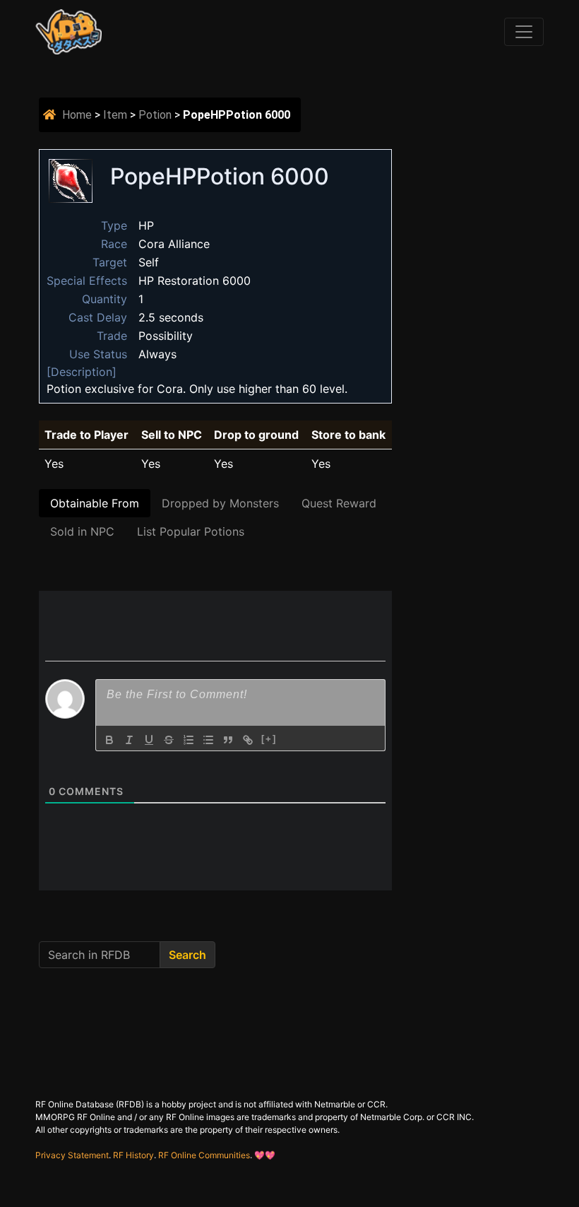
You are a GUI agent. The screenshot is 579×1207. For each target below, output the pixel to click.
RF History (133, 1155)
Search (187, 955)
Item (115, 115)
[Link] (248, 739)
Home (77, 115)
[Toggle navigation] (524, 32)
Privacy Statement (72, 1155)
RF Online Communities (204, 1155)
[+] (269, 739)
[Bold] (109, 739)
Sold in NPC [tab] (82, 531)
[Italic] (129, 739)
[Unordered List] (208, 739)
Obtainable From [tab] (94, 503)
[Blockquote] (228, 739)
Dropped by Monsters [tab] (220, 503)
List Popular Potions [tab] (190, 531)
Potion (155, 115)
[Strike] (169, 739)
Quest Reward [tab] (339, 503)
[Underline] (149, 739)
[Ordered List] (188, 739)
